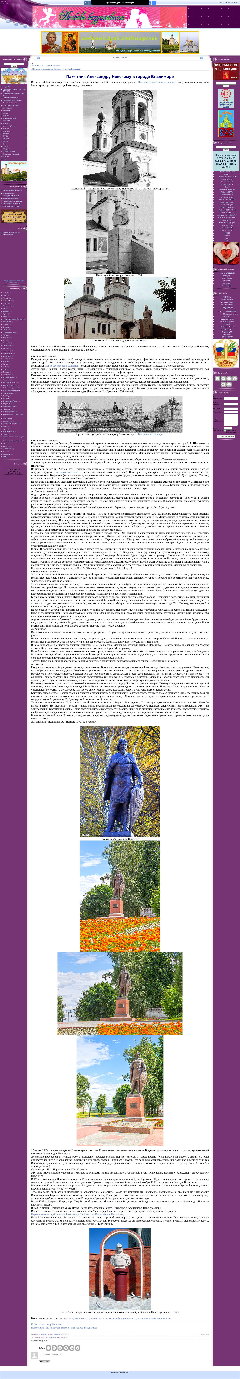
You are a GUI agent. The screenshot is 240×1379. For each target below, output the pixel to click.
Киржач (5, 364)
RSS (237, 2)
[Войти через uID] (48, 1348)
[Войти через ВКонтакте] (54, 1348)
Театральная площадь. (151, 434)
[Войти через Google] (71, 1348)
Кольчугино (7, 359)
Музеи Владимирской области (13, 319)
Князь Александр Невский (46, 1324)
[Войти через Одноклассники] (77, 1348)
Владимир (6, 300)
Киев (4, 308)
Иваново (6, 372)
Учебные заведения (10, 388)
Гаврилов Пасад (8, 377)
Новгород (6, 396)
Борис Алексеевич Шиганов (61, 365)
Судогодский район (9, 332)
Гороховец (6, 351)
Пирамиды (6, 311)
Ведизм (5, 314)
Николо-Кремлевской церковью (156, 81)
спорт (5, 443)
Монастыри (7, 322)
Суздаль (6, 303)
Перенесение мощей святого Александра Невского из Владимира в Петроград (77, 1214)
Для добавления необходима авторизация (14, 281)
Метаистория (7, 298)
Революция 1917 (8, 393)
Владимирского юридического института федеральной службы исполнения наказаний (119, 1317)
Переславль (7, 356)
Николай (57, 1334)
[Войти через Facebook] (60, 1348)
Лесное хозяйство (9, 411)
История (6, 361)
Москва (5, 335)
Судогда (5, 324)
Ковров (5, 348)
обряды (5, 429)
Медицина (6, 404)
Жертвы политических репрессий (14, 437)
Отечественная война (10, 423)
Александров (7, 353)
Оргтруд (5, 446)
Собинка (6, 327)
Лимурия (6, 398)
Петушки (6, 337)
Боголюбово (7, 449)
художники (6, 409)
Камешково (7, 345)
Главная (34, 65)
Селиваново (7, 374)
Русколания (7, 306)
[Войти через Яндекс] (66, 1348)
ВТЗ (4, 451)
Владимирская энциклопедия (13, 414)
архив (5, 426)
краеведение (7, 421)
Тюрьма (5, 434)
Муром (5, 316)
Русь (4, 295)
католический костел (68, 472)
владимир (52, 1337)
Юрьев (5, 330)
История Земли (8, 431)
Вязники (5, 343)
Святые (5, 293)
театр (5, 457)
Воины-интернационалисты (12, 441)
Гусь (4, 340)
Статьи (40, 65)
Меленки (6, 380)
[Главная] (8, 21)
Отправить (44, 1362)
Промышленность (9, 385)
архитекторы (7, 418)
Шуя (4, 367)
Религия (5, 369)
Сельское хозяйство (10, 401)
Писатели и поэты (9, 382)
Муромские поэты (9, 406)
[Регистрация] (16, 24)
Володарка (6, 454)
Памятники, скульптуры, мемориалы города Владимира (64, 1327)
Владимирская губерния (11, 390)
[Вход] (25, 26)
